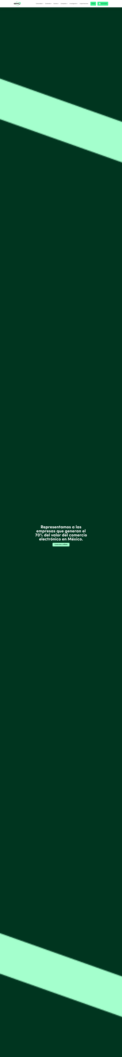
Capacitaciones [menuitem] (84, 3)
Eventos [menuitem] (56, 3)
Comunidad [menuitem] (39, 3)
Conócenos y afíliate (61, 544)
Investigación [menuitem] (73, 3)
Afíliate (93, 3)
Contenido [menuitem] (48, 3)
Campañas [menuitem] (64, 3)
